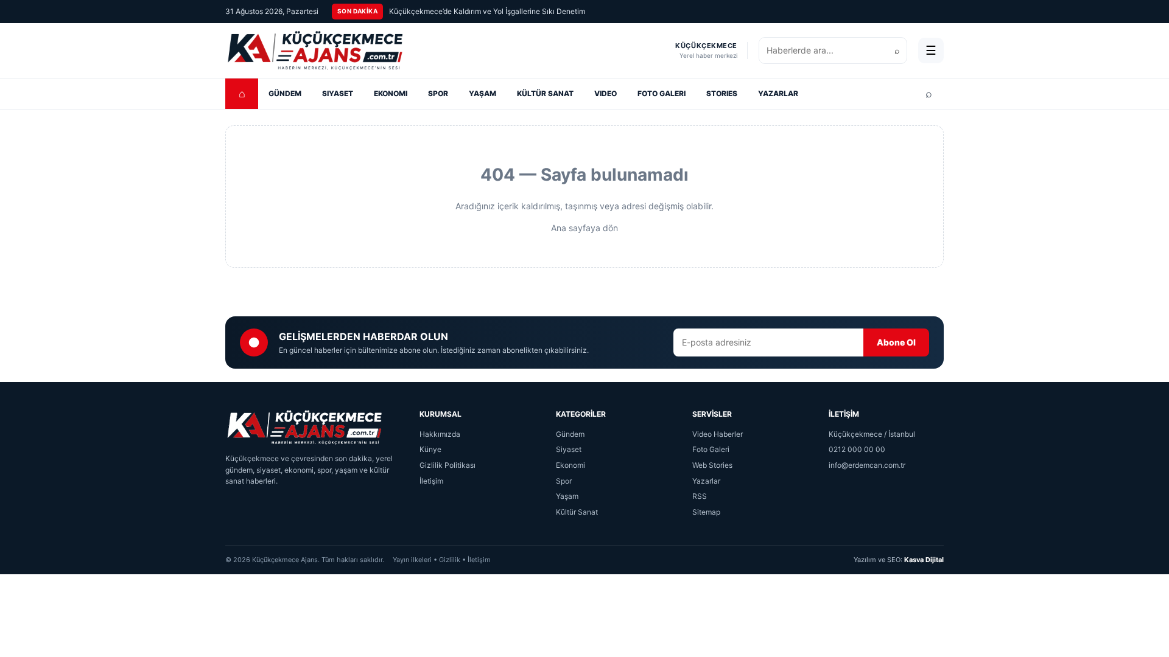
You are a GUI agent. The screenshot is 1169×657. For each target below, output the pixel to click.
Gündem (570, 434)
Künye (430, 449)
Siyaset (568, 449)
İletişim (431, 480)
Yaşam (567, 496)
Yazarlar (706, 480)
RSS (699, 496)
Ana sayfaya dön (584, 228)
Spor (564, 480)
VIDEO (605, 93)
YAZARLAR (778, 93)
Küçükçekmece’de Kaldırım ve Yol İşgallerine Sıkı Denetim (487, 11)
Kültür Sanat (577, 511)
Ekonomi (570, 465)
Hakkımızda (440, 434)
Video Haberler (717, 434)
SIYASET (337, 93)
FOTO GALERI (661, 93)
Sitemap (706, 511)
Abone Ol (896, 342)
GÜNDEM (285, 93)
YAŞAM (482, 93)
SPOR (438, 93)
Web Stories (712, 465)
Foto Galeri (710, 449)
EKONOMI (390, 93)
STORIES (721, 93)
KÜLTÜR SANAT (545, 93)
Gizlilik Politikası (448, 465)
